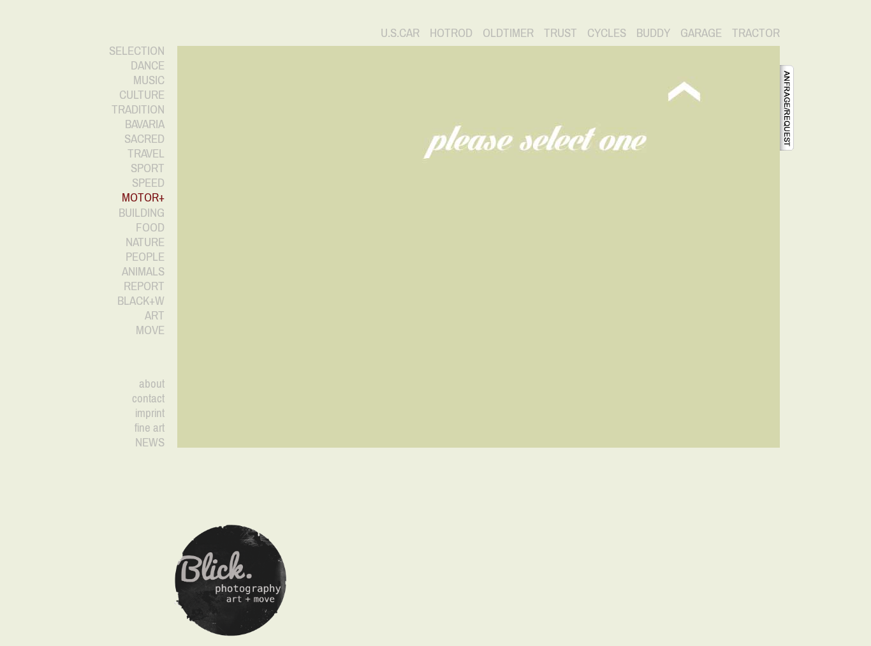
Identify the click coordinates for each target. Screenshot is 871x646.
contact (148, 398)
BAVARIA (145, 124)
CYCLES (606, 33)
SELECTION (137, 50)
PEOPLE (145, 256)
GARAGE (701, 33)
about (152, 383)
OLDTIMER (508, 33)
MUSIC (149, 80)
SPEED (148, 182)
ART (155, 315)
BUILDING (142, 212)
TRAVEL (146, 153)
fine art (150, 427)
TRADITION (138, 109)
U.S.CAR (400, 33)
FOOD (150, 227)
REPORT (144, 286)
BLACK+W (141, 300)
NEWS (150, 442)
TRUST (560, 33)
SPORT (148, 168)
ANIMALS (143, 271)
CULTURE (142, 94)
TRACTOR (756, 33)
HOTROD (451, 33)
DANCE (148, 65)
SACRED (144, 138)
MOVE (150, 330)
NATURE (145, 242)
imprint (150, 413)
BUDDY (653, 33)
